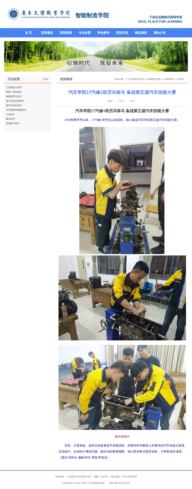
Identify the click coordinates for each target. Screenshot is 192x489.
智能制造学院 (154, 79)
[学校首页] (39, 14)
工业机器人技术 (14, 87)
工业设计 (10, 114)
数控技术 (10, 119)
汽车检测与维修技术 (16, 110)
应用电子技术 (13, 123)
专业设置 (85, 32)
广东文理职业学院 (135, 79)
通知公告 (160, 32)
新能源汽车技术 (14, 96)
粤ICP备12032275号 (119, 483)
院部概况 (47, 32)
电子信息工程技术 (15, 101)
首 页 (28, 32)
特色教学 (104, 32)
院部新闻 (66, 32)
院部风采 (122, 32)
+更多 (45, 79)
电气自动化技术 (14, 105)
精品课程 (141, 32)
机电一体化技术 (14, 92)
